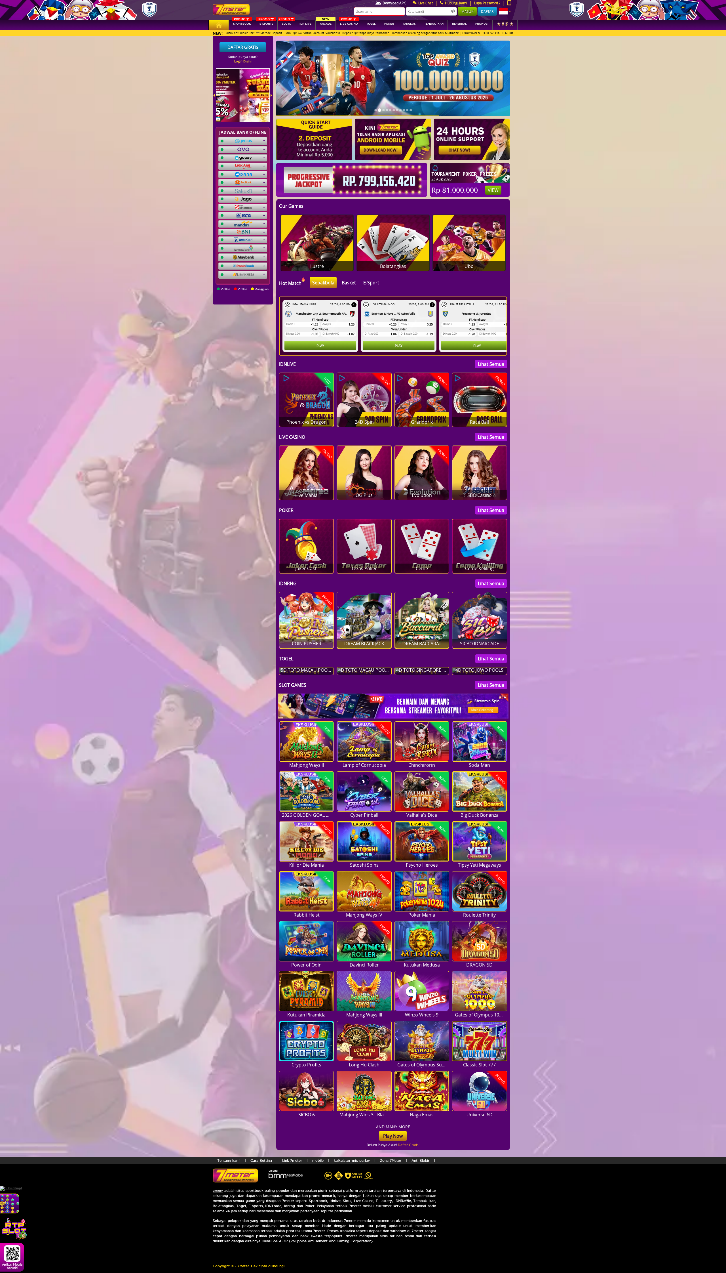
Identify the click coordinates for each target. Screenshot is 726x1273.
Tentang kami (228, 1160)
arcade (326, 22)
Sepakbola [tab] (323, 283)
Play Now (393, 1136)
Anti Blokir (420, 1160)
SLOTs (284, 22)
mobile (318, 1160)
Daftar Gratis (242, 47)
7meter (218, 1190)
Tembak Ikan (434, 23)
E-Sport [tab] (371, 283)
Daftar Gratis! (408, 1144)
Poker (389, 23)
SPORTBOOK (242, 22)
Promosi (481, 23)
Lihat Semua (491, 364)
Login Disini (243, 61)
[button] (505, 11)
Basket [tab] (349, 283)
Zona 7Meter (390, 1160)
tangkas (409, 23)
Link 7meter (292, 1160)
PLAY (320, 345)
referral (459, 23)
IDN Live (305, 23)
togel (371, 23)
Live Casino (349, 22)
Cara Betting (261, 1160)
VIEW (493, 190)
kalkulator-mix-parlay (352, 1160)
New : (218, 33)
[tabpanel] (394, 326)
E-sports (265, 22)
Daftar (487, 11)
